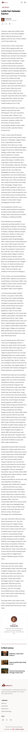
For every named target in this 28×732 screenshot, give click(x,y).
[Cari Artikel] (21, 2)
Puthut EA (14, 626)
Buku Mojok (4, 706)
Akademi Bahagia (6, 711)
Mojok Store (4, 708)
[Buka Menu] (25, 2)
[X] (6, 719)
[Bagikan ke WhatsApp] (2, 24)
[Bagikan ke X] (6, 24)
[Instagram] (2, 719)
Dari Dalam (5, 7)
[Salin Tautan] (13, 24)
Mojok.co (4, 703)
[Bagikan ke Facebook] (9, 24)
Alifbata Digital (20, 729)
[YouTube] (10, 719)
